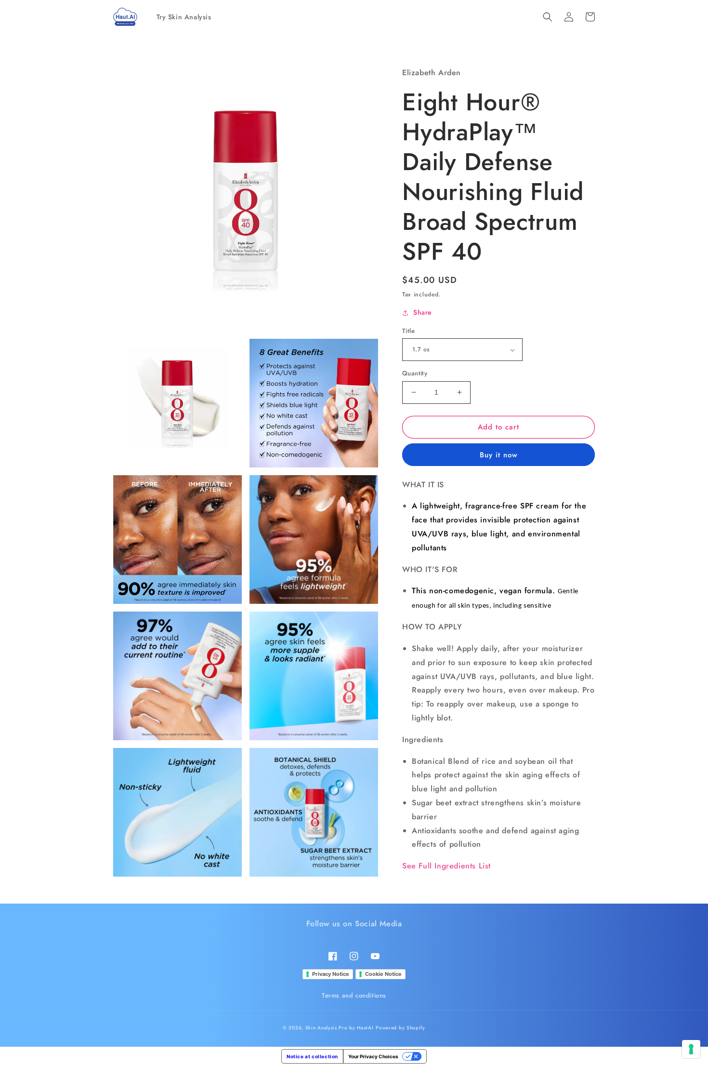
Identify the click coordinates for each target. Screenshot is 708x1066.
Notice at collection (312, 1056)
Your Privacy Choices (373, 1056)
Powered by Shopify (400, 1027)
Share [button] (422, 312)
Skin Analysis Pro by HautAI (339, 1027)
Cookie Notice (383, 974)
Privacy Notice (330, 974)
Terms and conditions (354, 995)
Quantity (414, 373)
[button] (547, 16)
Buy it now (499, 455)
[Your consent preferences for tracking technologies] (691, 1049)
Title (408, 330)
